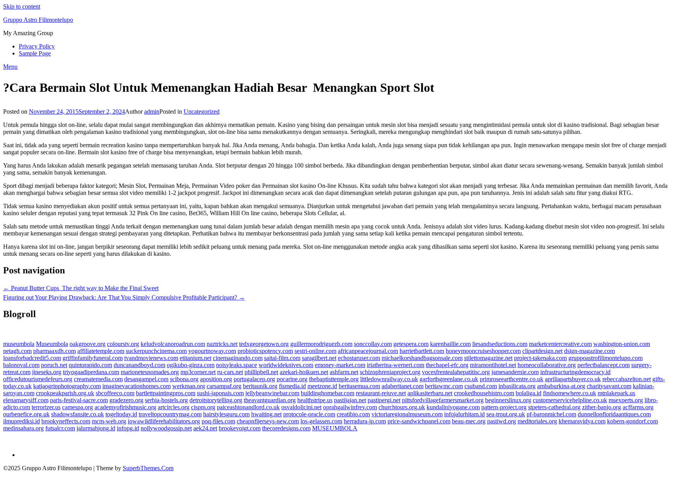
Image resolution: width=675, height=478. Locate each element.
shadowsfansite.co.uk (77, 414)
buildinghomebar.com (327, 393)
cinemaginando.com (237, 358)
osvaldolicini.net (301, 407)
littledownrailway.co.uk (389, 379)
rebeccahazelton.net (626, 379)
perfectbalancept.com (603, 365)
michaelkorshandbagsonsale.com (422, 358)
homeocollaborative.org (547, 365)
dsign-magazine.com (589, 351)
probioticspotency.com (265, 351)
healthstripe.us (314, 400)
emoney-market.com (340, 365)
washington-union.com (621, 344)
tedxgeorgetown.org (264, 344)
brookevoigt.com (240, 428)
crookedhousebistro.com (484, 393)
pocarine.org (292, 379)
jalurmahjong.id (96, 428)
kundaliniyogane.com (453, 407)
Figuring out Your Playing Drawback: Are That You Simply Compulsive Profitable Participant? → (124, 297)
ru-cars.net (230, 372)
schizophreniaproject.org (390, 372)
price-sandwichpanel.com (419, 421)
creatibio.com (353, 414)
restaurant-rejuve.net (381, 393)
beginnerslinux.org (508, 400)
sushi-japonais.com (220, 393)
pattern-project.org (504, 407)
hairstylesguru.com (226, 414)
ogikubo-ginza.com (190, 365)
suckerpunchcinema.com (156, 351)
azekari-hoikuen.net (304, 372)
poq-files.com (218, 421)
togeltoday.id (121, 414)
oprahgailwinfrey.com (350, 407)
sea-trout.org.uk (505, 414)
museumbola (18, 344)
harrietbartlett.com (422, 351)
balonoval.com (21, 365)
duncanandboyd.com (139, 365)
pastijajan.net (350, 400)
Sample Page (35, 53)
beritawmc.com (444, 386)
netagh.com (17, 351)
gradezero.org (126, 400)
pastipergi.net (384, 400)
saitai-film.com (282, 358)
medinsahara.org (23, 428)
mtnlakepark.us (616, 393)
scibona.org (184, 379)
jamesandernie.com (515, 372)
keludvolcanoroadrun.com (173, 344)
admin (151, 111)
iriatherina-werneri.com (395, 365)
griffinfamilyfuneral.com (92, 358)
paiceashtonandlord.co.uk (248, 407)
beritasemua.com (359, 386)
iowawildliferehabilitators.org (164, 421)
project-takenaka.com (540, 358)
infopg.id (128, 428)
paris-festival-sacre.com (79, 400)
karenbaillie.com (450, 344)
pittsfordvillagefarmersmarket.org (443, 400)
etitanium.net (195, 358)
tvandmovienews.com (151, 358)
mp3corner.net (198, 372)
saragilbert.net (319, 358)
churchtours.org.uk (402, 407)
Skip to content (21, 6)
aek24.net (205, 428)
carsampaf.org (224, 386)
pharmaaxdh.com (54, 351)
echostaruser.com (359, 358)
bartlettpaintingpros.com (165, 393)
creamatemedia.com (98, 379)
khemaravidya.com (582, 421)
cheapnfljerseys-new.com (268, 421)
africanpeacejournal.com (368, 351)
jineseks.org (46, 372)
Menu (10, 66)
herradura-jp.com (365, 421)
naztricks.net (222, 344)
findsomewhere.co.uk (569, 393)
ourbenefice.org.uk (26, 414)
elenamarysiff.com (25, 400)
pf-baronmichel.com (551, 414)
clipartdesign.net (542, 351)
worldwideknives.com (286, 365)
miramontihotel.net (493, 365)
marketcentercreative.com (560, 344)
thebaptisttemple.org (334, 379)
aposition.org (216, 379)
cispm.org (203, 407)
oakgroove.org (87, 344)
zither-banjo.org (601, 407)
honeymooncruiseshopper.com (483, 351)
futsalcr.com (60, 428)
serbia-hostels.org (166, 400)
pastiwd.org (501, 421)
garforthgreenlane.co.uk (449, 379)
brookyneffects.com (65, 421)
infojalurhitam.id (464, 414)
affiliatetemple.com (100, 351)
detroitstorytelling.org (215, 400)
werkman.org (188, 386)
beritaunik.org (260, 386)
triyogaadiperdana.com (91, 372)
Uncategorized (202, 111)
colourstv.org (123, 344)
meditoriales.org (537, 421)
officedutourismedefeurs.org (37, 379)
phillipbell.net (261, 372)
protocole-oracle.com (309, 414)
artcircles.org (173, 407)
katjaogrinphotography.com (67, 386)
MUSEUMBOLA (334, 428)
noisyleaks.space (236, 365)
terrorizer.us (46, 407)
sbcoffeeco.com (115, 393)
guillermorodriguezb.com (321, 344)
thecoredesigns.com (286, 428)
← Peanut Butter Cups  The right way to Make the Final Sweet (81, 288)
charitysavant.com (609, 386)
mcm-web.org (109, 421)
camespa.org (77, 407)
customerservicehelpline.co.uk (570, 400)
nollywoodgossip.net (166, 428)
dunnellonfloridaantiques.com (614, 414)
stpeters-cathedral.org (554, 407)
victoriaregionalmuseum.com (407, 414)
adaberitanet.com (402, 386)
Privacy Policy (37, 46)
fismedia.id (292, 386)
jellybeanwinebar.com (272, 393)
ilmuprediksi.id (21, 421)
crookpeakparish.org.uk (65, 393)
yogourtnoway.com (212, 351)
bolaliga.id (528, 393)
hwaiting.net (266, 414)
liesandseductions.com (499, 344)
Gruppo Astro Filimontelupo (38, 19)
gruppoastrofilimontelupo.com (605, 358)
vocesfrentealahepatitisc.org (456, 372)
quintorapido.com (90, 365)
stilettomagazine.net (488, 358)
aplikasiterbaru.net (429, 393)
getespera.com (411, 344)
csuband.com (480, 386)
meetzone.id (322, 386)
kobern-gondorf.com (632, 421)
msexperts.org (626, 400)
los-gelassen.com (321, 421)
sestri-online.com (315, 351)
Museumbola (52, 344)
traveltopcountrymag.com (170, 414)
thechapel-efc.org (447, 365)
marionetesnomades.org (150, 372)
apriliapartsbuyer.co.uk (573, 379)
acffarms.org (638, 407)
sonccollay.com (373, 344)
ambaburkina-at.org (561, 386)
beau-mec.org (469, 421)
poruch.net (54, 365)
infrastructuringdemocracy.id (575, 372)
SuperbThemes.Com (148, 468)
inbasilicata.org (517, 386)
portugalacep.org (254, 379)
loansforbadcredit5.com (32, 358)
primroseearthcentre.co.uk (511, 379)
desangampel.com (146, 379)
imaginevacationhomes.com (136, 386)
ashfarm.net (344, 372)
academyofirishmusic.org (125, 407)
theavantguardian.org (270, 400)
